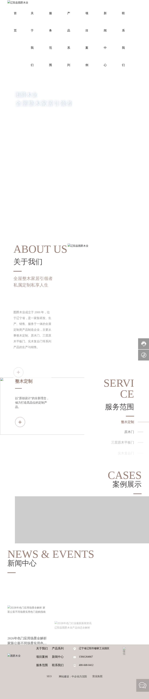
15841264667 (86, 656)
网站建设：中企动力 (70, 676)
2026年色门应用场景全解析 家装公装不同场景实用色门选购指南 (27, 614)
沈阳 (84, 676)
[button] (19, 186)
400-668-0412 (86, 665)
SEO (49, 676)
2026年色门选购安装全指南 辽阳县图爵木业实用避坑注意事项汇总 (121, 615)
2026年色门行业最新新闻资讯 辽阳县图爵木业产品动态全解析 (74, 612)
